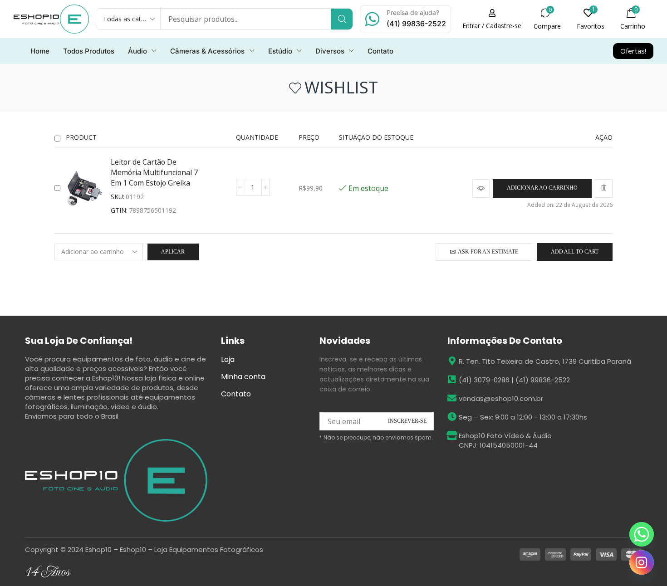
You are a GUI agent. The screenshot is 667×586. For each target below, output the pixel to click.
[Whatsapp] (641, 534)
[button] (547, 19)
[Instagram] (641, 562)
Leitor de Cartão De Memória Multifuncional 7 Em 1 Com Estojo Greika (154, 172)
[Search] (342, 19)
